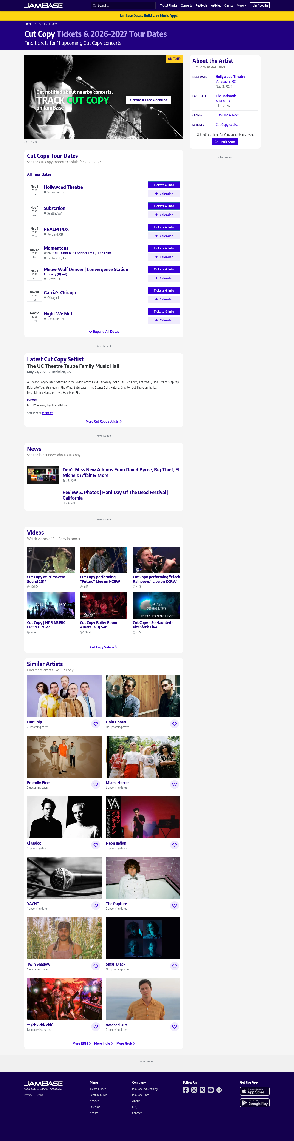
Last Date (199, 96)
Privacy (28, 1094)
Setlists (198, 125)
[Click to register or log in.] (95, 723)
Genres (197, 115)
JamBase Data (140, 1095)
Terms (39, 1094)
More (240, 5)
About (136, 1101)
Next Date (199, 77)
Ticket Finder (98, 1089)
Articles (94, 1101)
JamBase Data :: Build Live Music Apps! (149, 15)
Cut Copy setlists (228, 124)
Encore (32, 400)
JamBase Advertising (145, 1089)
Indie (227, 115)
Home (28, 24)
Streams (95, 1107)
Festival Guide (98, 1095)
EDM (219, 115)
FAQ (134, 1107)
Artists (39, 24)
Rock (235, 115)
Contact (137, 1113)
